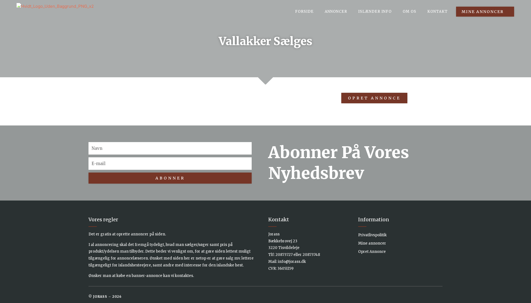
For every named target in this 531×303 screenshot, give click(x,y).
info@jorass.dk (292, 261)
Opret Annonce (372, 251)
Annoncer (336, 11)
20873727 (284, 254)
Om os (409, 11)
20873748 (311, 254)
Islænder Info (375, 11)
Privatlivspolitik (372, 235)
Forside (304, 11)
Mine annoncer (372, 243)
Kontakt (437, 11)
